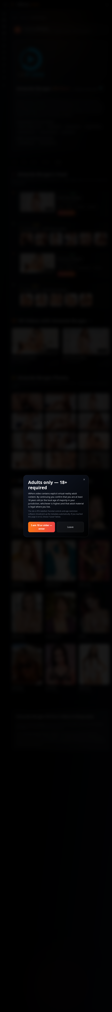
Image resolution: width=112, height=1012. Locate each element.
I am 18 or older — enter (41, 527)
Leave (70, 527)
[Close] (84, 479)
